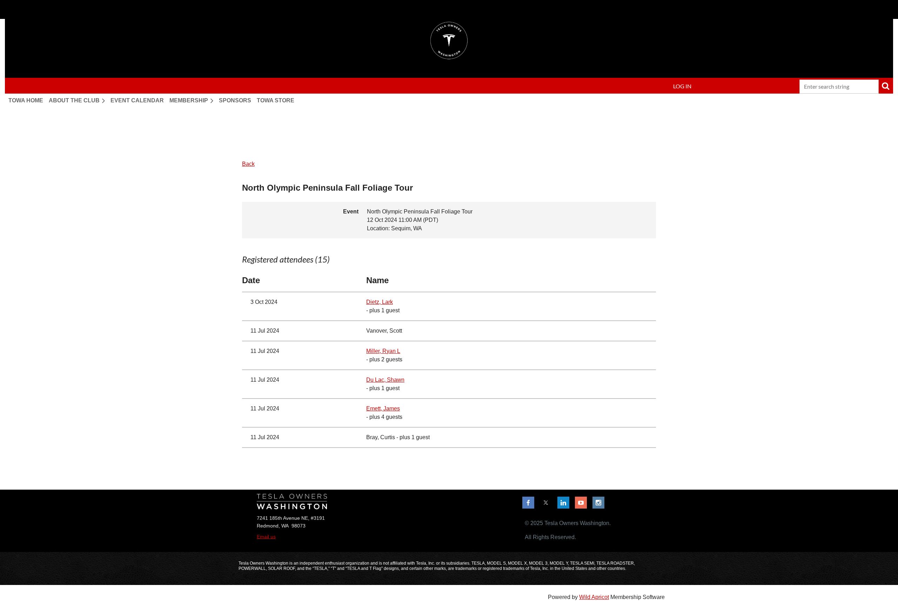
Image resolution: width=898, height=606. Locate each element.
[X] (546, 503)
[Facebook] (528, 503)
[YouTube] (581, 503)
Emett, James (383, 408)
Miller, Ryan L (383, 351)
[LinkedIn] (563, 503)
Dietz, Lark (379, 302)
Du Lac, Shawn (385, 380)
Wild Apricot (594, 597)
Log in (682, 86)
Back (248, 164)
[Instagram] (598, 503)
